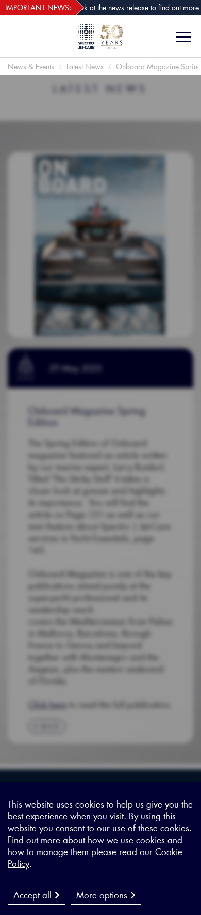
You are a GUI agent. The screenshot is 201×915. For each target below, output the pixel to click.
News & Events (31, 66)
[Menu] (185, 37)
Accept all (33, 895)
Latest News (85, 66)
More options (103, 895)
